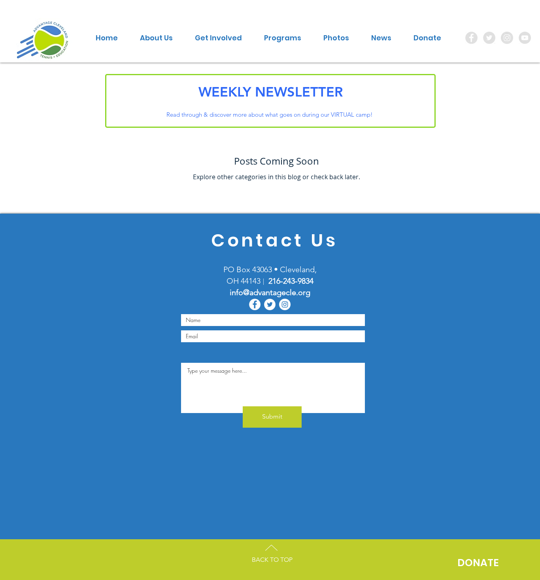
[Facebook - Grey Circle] (471, 38)
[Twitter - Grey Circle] (489, 38)
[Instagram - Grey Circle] (507, 38)
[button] (156, 38)
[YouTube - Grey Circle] (525, 38)
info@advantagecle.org (270, 292)
